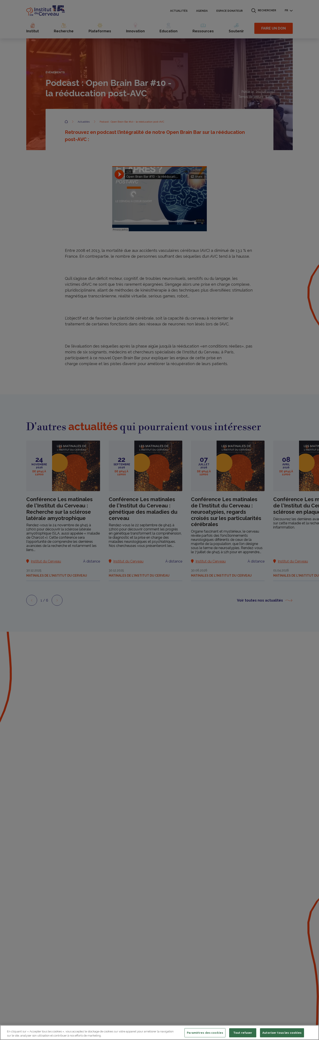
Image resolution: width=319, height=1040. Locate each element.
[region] (159, 1032)
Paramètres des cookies (205, 1032)
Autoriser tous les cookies (281, 1032)
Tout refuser (242, 1032)
